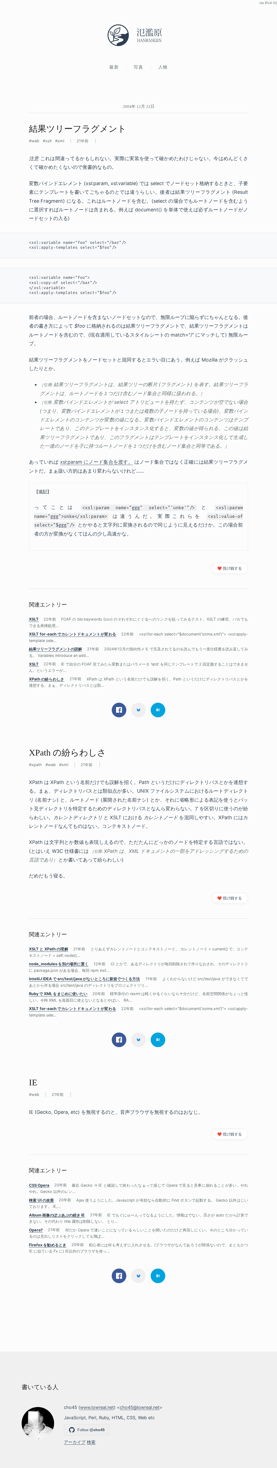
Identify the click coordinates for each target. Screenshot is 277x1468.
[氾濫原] (138, 35)
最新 (114, 67)
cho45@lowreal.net (140, 1407)
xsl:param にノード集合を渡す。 (96, 462)
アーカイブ (74, 1442)
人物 (163, 67)
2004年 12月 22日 (138, 106)
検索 (91, 1442)
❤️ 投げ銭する (229, 568)
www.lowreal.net (97, 1407)
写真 (138, 67)
